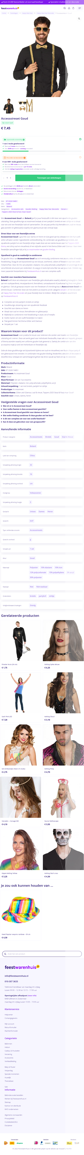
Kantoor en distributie (13, 1106)
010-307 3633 (11, 981)
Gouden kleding (31, 209)
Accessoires (9, 1058)
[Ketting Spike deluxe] (63, 640)
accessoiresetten (33, 249)
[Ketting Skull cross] (63, 849)
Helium (7, 1047)
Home (4, 13)
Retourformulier (11, 1027)
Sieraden (64, 209)
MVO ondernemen (11, 1109)
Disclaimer (8, 1125)
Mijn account (9, 1024)
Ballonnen (8, 1044)
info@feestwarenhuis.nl (16, 976)
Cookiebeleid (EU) (11, 1122)
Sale (6, 1087)
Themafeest (9, 1081)
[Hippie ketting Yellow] (20, 849)
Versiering (8, 1054)
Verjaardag (9, 1070)
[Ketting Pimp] (63, 745)
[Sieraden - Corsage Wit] (20, 797)
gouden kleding (49, 249)
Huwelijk (8, 1077)
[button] (80, 8)
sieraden (63, 290)
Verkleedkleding (10, 1061)
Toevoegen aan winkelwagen (49, 178)
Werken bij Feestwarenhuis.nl (15, 1099)
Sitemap (8, 1102)
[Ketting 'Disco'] (63, 692)
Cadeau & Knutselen (12, 1051)
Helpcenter (9, 1015)
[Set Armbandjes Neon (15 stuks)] (20, 745)
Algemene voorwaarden (13, 1115)
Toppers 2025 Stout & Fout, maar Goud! (16, 212)
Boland (9, 206)
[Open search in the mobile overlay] (42, 954)
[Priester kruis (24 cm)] (20, 640)
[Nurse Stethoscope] (63, 797)
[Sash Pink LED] (20, 692)
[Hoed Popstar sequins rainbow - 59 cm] (20, 910)
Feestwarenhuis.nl (34, 271)
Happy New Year (27, 13)
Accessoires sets (17, 209)
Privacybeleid (9, 1118)
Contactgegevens (11, 1018)
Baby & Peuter (10, 1067)
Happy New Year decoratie (45, 13)
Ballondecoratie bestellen (14, 1095)
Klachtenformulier (11, 1031)
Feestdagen (14, 13)
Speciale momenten (12, 1074)
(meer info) (32, 995)
